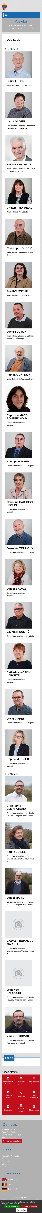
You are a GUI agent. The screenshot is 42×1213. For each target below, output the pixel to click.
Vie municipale (25, 26)
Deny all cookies (30, 1207)
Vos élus (28, 28)
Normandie (6, 1166)
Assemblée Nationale (10, 1156)
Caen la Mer (6, 1161)
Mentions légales (20, 1198)
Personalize (21, 1210)
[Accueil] (4, 6)
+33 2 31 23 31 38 (9, 1137)
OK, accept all (13, 1207)
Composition (16, 28)
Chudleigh (12, 1180)
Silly (10, 1184)
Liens (7, 1150)
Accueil (13, 26)
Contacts (10, 1125)
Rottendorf (12, 1189)
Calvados (5, 1164)
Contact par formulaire (12, 1141)
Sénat (4, 1159)
